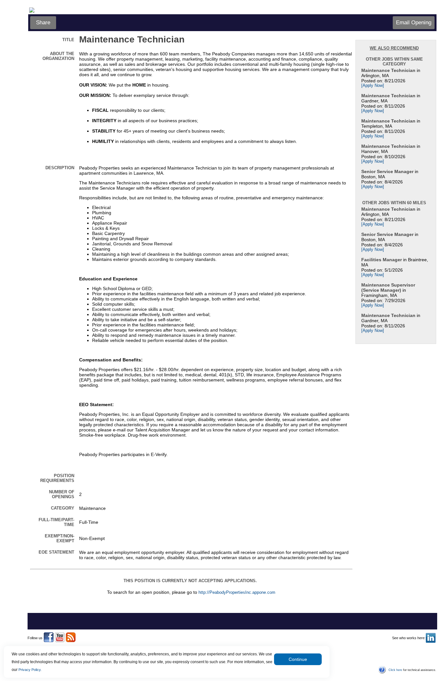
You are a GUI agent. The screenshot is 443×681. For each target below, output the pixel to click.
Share (43, 22)
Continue (298, 659)
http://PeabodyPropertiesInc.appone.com (236, 592)
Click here (395, 670)
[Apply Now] (372, 85)
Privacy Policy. (30, 670)
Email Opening (413, 22)
